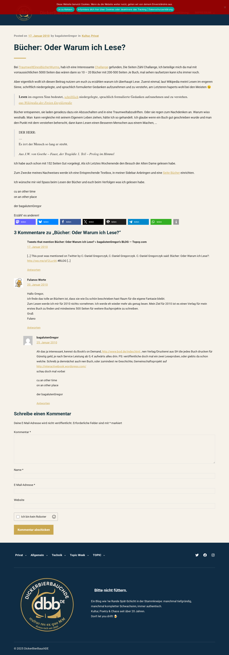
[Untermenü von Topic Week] (88, 555)
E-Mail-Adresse (24, 485)
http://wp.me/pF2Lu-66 (42, 260)
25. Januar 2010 (47, 342)
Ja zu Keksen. (65, 9)
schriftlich (71, 96)
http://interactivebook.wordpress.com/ (61, 366)
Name (18, 469)
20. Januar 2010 (37, 284)
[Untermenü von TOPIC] (104, 555)
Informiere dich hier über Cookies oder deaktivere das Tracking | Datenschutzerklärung (125, 9)
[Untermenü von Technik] (65, 555)
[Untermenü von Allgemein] (47, 555)
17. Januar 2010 (37, 247)
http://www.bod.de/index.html (121, 351)
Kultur (86, 35)
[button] (25, 222)
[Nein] (224, 7)
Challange (101, 67)
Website (19, 500)
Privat (95, 35)
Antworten (33, 269)
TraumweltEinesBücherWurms (39, 67)
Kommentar (22, 432)
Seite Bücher (171, 172)
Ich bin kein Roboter (33, 516)
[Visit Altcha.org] (54, 517)
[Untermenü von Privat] (26, 555)
